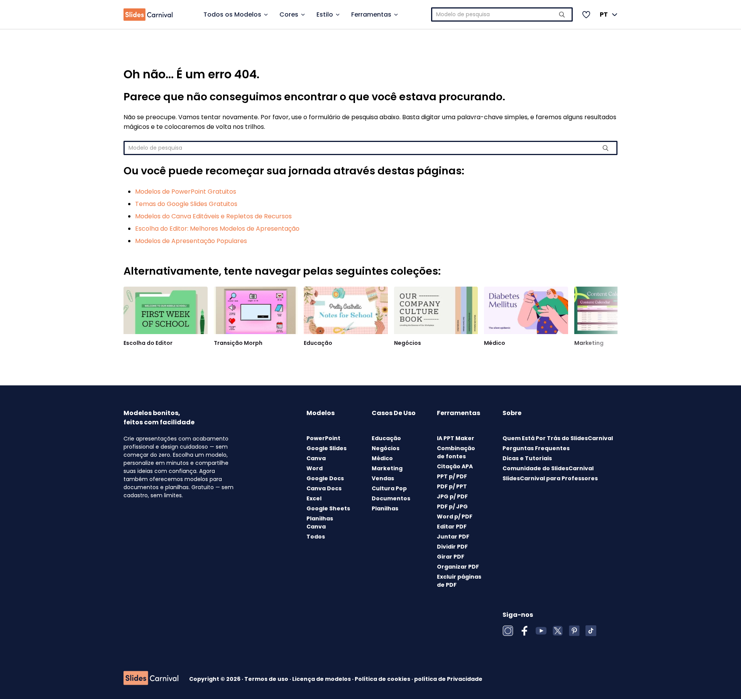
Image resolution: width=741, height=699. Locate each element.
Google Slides (326, 448)
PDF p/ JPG (452, 506)
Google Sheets (328, 508)
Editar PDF (452, 526)
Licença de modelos (322, 679)
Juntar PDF (453, 536)
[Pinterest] (574, 630)
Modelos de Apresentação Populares (191, 240)
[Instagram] (507, 630)
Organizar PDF (458, 567)
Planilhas (385, 508)
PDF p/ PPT (452, 486)
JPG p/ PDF (452, 496)
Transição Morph (238, 343)
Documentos (391, 498)
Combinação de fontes (456, 452)
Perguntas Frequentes (536, 448)
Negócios (407, 343)
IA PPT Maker (455, 438)
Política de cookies (383, 679)
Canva (316, 458)
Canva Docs (324, 488)
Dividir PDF (452, 546)
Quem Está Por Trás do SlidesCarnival (557, 438)
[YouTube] (541, 630)
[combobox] (502, 14)
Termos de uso (266, 679)
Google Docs (325, 478)
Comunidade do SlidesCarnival (548, 468)
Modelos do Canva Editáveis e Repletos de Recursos (213, 216)
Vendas (383, 478)
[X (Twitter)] (557, 630)
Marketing (589, 343)
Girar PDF (450, 557)
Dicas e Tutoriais (527, 458)
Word (314, 468)
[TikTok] (590, 630)
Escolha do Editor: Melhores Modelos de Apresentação (217, 228)
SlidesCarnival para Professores (550, 478)
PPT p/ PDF (452, 476)
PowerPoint (323, 438)
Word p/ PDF (454, 516)
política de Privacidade (448, 679)
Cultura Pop (389, 488)
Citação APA (455, 466)
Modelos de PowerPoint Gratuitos (185, 191)
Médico (494, 343)
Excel (313, 498)
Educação (318, 343)
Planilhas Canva (319, 522)
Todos (315, 536)
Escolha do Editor (148, 343)
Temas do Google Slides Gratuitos (186, 203)
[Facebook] (524, 630)
